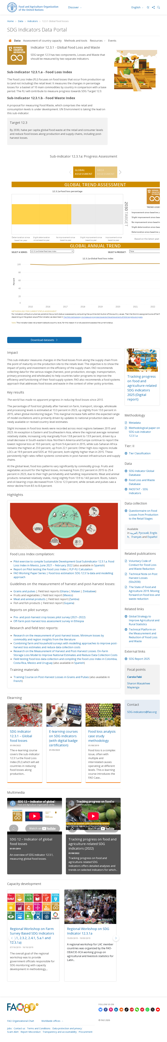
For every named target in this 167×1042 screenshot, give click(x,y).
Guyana (68, 603)
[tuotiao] (132, 1009)
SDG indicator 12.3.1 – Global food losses (21, 736)
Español (152, 537)
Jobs (9, 1028)
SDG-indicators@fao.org (142, 712)
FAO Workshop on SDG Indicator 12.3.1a (84, 931)
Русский (144, 533)
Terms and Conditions (38, 1028)
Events (112, 40)
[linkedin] (116, 1009)
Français (136, 537)
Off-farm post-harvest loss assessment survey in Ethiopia (49, 621)
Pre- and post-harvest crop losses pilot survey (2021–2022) (49, 617)
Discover (73, 7)
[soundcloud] (121, 1009)
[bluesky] (100, 1009)
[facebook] (106, 1009)
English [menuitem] (136, 7)
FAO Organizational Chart (20, 1020)
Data (20, 21)
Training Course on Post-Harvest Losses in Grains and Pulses (51, 677)
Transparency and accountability (60, 1031)
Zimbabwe (89, 591)
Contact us (19, 1028)
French (18, 681)
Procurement (85, 1031)
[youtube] (158, 1009)
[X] (153, 1009)
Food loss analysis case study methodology (102, 736)
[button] (116, 938)
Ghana (65, 591)
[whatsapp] (147, 1009)
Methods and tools (75, 40)
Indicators (32, 21)
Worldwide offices (51, 1020)
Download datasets (42, 340)
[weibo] (142, 1009)
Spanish (99, 565)
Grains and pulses (24, 591)
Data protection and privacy (67, 1028)
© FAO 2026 (104, 1020)
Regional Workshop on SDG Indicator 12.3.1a (31, 931)
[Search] (157, 7)
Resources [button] (96, 40)
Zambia (73, 599)
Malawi (75, 591)
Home (10, 21)
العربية (133, 533)
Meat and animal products (30, 599)
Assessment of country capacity (42, 40)
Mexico (68, 595)
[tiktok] (127, 1009)
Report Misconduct (31, 1031)
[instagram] (111, 1009)
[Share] (152, 7)
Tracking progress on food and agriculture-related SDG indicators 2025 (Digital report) (142, 387)
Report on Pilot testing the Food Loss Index (40, 569)
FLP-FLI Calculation (80, 569)
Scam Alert (13, 1031)
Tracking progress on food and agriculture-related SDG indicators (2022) (92, 844)
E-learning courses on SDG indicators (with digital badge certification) (63, 738)
